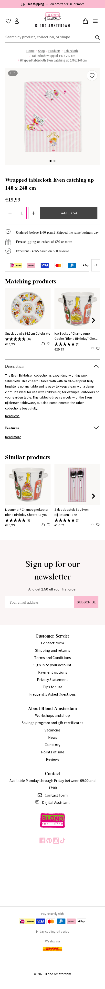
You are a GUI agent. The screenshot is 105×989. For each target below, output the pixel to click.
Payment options (52, 672)
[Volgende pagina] (93, 320)
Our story (52, 744)
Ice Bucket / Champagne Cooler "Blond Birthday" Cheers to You (77, 336)
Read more (13, 437)
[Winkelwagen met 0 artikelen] (85, 21)
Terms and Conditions (52, 657)
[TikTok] (63, 841)
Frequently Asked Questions (52, 694)
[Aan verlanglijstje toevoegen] (92, 75)
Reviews (52, 759)
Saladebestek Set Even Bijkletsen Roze (71, 512)
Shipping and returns (52, 650)
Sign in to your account (52, 664)
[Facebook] (42, 841)
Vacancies (52, 730)
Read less (12, 416)
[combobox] (52, 37)
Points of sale (52, 751)
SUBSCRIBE (86, 602)
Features (12, 427)
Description (14, 366)
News (52, 737)
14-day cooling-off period (52, 931)
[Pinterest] (49, 841)
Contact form (52, 642)
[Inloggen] (17, 21)
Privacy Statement (52, 679)
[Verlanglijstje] (8, 21)
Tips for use (52, 686)
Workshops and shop (52, 715)
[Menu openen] (95, 21)
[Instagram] (56, 841)
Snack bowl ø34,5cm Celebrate (27, 333)
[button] (51, 161)
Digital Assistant (56, 802)
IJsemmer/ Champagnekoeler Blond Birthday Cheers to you (27, 512)
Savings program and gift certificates (52, 722)
